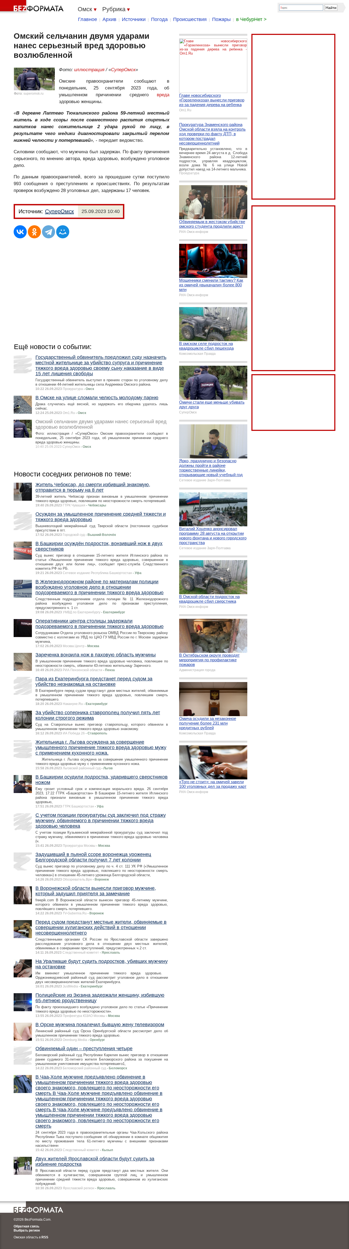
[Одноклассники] (34, 231)
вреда (163, 94)
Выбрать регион (27, 1230)
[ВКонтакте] (20, 231)
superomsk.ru (33, 93)
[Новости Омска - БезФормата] (32, 7)
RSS (44, 1237)
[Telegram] (48, 231)
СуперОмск (123, 69)
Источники (134, 19)
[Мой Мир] (62, 231)
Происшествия (190, 19)
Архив (109, 19)
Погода (159, 19)
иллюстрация (89, 69)
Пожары (221, 19)
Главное (87, 19)
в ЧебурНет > (251, 19)
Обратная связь (26, 1226)
